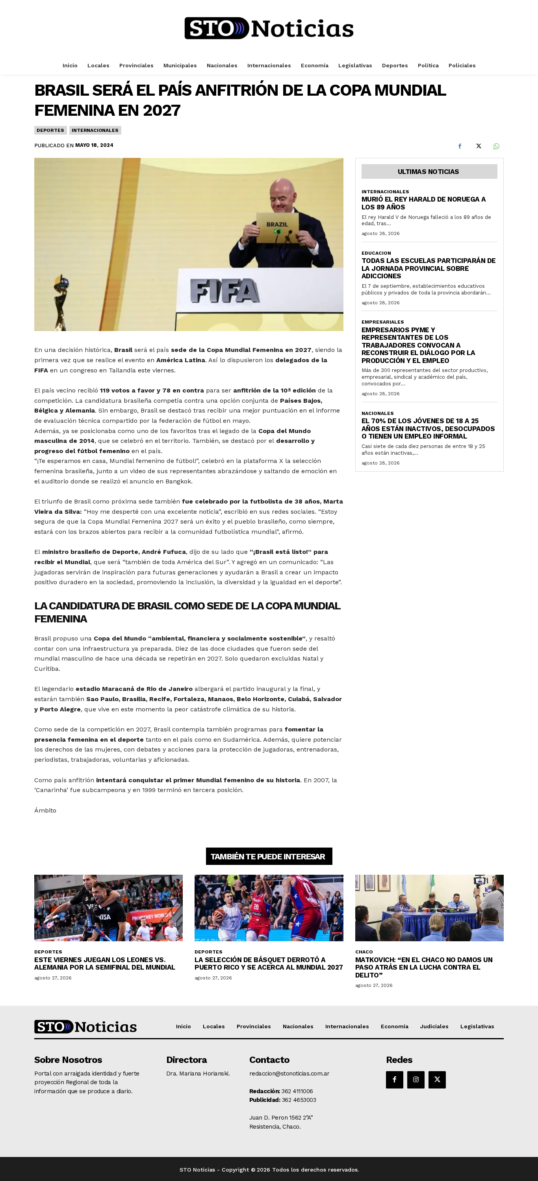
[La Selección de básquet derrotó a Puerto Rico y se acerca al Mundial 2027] (269, 908)
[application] (188, 441)
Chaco (364, 952)
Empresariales (383, 322)
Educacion (376, 253)
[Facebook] (460, 146)
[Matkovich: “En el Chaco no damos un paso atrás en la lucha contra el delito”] (429, 908)
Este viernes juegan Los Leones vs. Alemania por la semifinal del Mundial (104, 964)
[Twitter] (478, 146)
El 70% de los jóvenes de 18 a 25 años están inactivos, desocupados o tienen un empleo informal (428, 428)
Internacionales (95, 130)
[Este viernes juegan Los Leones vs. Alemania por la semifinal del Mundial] (108, 908)
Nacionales (378, 413)
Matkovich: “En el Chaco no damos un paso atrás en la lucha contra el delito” (424, 967)
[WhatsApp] (496, 146)
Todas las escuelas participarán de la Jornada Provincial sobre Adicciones (429, 268)
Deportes (50, 130)
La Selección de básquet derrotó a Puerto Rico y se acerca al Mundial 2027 (269, 964)
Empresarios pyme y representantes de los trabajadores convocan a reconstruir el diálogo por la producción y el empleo (418, 345)
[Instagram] (416, 1079)
